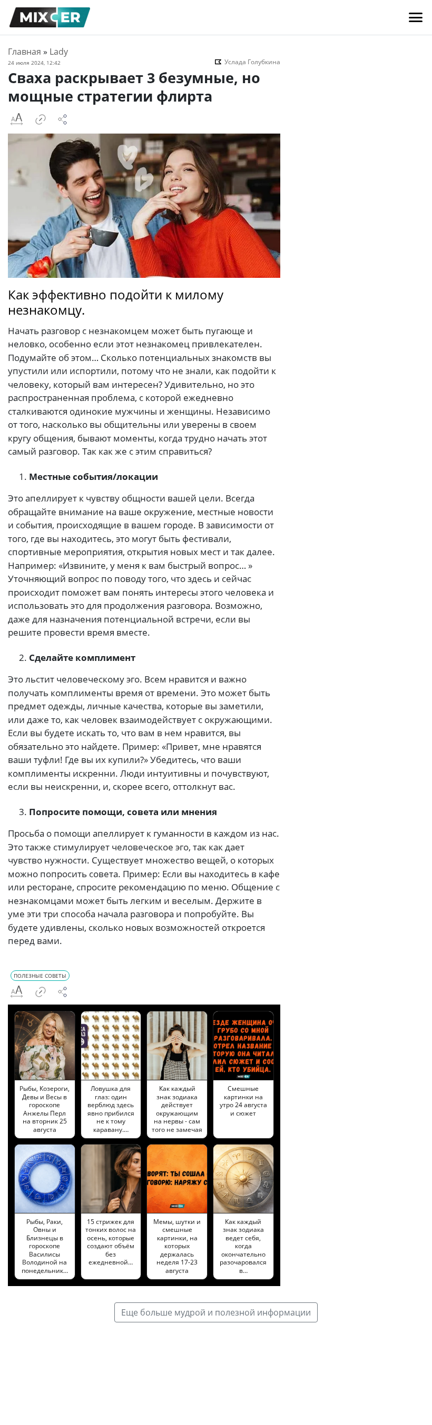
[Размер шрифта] (16, 119)
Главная (24, 51)
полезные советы (40, 975)
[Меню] (416, 17)
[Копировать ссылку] (40, 119)
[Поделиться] (62, 119)
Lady (59, 51)
